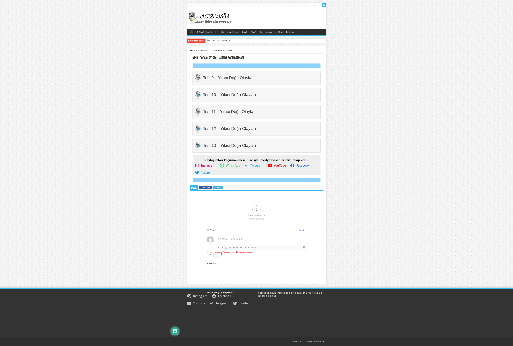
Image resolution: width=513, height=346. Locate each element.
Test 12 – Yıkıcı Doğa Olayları (229, 128)
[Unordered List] (237, 247)
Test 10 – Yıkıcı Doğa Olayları (229, 94)
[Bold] (219, 247)
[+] (255, 247)
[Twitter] (301, 5)
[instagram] (307, 5)
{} (252, 247)
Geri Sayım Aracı (266, 32)
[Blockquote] (241, 247)
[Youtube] (304, 5)
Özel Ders (279, 32)
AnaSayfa (191, 32)
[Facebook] (298, 5)
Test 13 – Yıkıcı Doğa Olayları (229, 145)
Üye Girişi (302, 230)
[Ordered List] (234, 247)
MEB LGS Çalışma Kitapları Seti (218, 41)
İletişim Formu (291, 32)
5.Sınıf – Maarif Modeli (207, 32)
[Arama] (324, 5)
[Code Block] (245, 247)
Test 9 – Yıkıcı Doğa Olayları (228, 77)
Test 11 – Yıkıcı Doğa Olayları (229, 111)
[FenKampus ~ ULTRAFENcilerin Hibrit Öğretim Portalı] (212, 17)
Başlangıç (196, 50)
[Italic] (222, 247)
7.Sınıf (244, 32)
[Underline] (226, 247)
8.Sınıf (253, 32)
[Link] (248, 247)
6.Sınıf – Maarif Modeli (229, 32)
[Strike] (230, 247)
